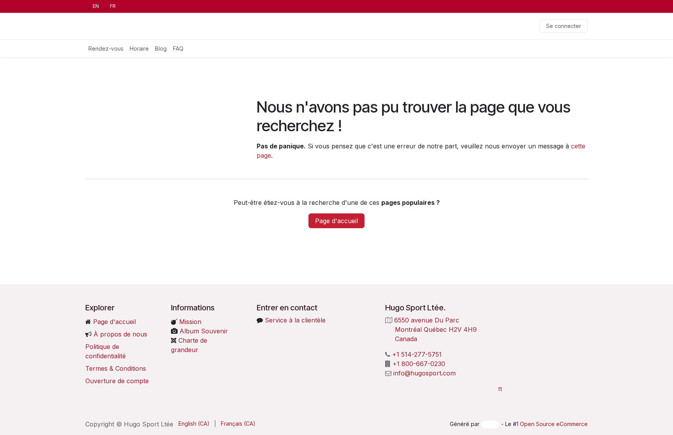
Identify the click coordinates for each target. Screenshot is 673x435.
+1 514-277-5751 (417, 354)
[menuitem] (92, 6)
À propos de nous (120, 334)
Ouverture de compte (117, 381)
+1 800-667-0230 (419, 364)
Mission (189, 322)
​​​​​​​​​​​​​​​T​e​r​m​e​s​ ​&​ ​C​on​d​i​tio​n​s (115, 368)
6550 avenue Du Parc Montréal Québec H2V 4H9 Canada (432, 329)
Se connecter (563, 26)
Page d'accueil (336, 221)
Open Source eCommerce (554, 424)
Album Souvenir (203, 331)
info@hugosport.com (424, 373)
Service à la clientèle (295, 320)
